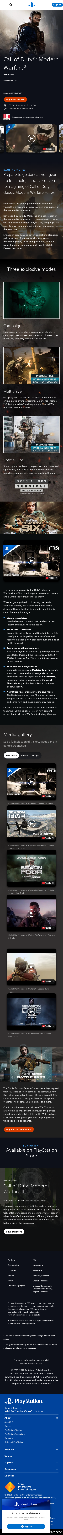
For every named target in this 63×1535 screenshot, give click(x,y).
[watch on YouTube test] (48, 149)
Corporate (9, 1438)
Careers (8, 1426)
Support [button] (9, 1462)
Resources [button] (10, 1469)
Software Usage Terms (52, 1521)
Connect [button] (9, 1475)
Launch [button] (24, 755)
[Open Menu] (3, 5)
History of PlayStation (14, 1442)
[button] (31, 138)
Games (16, 1408)
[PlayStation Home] (31, 4)
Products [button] (9, 1449)
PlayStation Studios (13, 1430)
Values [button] (8, 1456)
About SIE (9, 1422)
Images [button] (35, 755)
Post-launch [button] (11, 755)
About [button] (8, 1417)
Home (7, 1408)
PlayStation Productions (15, 1434)
